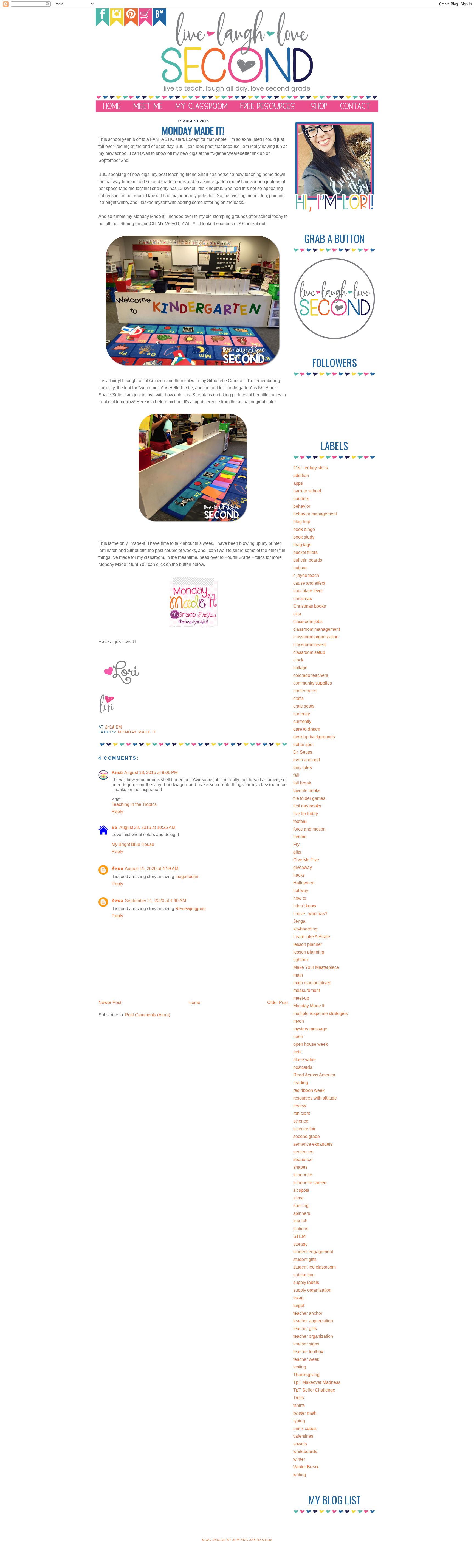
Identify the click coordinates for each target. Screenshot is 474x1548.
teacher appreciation (313, 1321)
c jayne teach (306, 575)
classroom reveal (309, 644)
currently (301, 713)
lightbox (301, 959)
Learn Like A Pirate (311, 936)
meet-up (301, 998)
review (299, 1105)
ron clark (301, 1113)
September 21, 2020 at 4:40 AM (155, 900)
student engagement (313, 1251)
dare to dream (306, 729)
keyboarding (305, 929)
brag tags (302, 544)
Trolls (298, 1397)
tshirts (299, 1405)
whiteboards (305, 1451)
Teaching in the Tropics (134, 804)
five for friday (305, 813)
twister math (305, 1413)
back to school (307, 491)
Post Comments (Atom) (147, 1015)
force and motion (309, 829)
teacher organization (313, 1336)
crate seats (303, 706)
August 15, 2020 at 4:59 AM (151, 868)
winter (299, 1459)
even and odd (306, 760)
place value (304, 1059)
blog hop (301, 521)
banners (301, 498)
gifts (297, 852)
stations (300, 1228)
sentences (303, 1151)
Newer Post (109, 1002)
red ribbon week (309, 1090)
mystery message (310, 1029)
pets (297, 1052)
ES (115, 827)
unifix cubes (305, 1428)
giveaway (302, 867)
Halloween (303, 882)
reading (300, 1082)
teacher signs (306, 1344)
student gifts (305, 1259)
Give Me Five (306, 859)
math (298, 975)
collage (300, 667)
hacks (299, 875)
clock (298, 660)
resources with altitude (315, 1098)
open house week (310, 1044)
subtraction (304, 1274)
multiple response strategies (320, 1013)
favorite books (306, 790)
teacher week (306, 1359)
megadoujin (186, 876)
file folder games (309, 798)
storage (300, 1244)
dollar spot (303, 744)
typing (299, 1420)
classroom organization (315, 637)
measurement (306, 990)
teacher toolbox (308, 1351)
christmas (302, 598)
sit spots (301, 1190)
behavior (301, 506)
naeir (298, 1036)
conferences (305, 690)
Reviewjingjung (190, 908)
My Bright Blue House (133, 844)
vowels (300, 1444)
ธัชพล (117, 868)
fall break (302, 783)
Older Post (277, 1002)
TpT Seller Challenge (314, 1390)
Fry (296, 844)
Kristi (117, 772)
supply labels (306, 1282)
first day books (307, 806)
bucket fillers (305, 552)
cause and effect (309, 583)
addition (301, 475)
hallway (300, 890)
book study (303, 537)
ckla (297, 614)
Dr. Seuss (302, 752)
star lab (300, 1221)
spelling (301, 1205)
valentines (303, 1436)
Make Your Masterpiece (316, 967)
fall (296, 775)
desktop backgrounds (314, 736)
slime (298, 1198)
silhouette (302, 1175)
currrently (302, 721)
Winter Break (305, 1467)
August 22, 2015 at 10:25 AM (147, 827)
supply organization (312, 1290)
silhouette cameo (309, 1182)
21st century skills (310, 467)
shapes (300, 1167)
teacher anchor (307, 1313)
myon (298, 1021)
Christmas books (309, 606)
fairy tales (302, 767)
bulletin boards (307, 560)
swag (298, 1297)
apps (298, 483)
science (300, 1121)
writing (299, 1474)
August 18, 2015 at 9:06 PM (151, 772)
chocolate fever (308, 590)
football (300, 821)
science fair (304, 1128)
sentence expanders (313, 1144)
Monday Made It (137, 732)
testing (299, 1367)
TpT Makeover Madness (316, 1382)
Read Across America (314, 1075)
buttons (300, 567)
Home (194, 1002)
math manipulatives (312, 982)
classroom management (316, 629)
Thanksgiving (306, 1374)
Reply (117, 811)
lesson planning (308, 952)
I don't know (304, 906)
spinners (301, 1213)
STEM (299, 1236)
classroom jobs (308, 621)
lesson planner (307, 944)
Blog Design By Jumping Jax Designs (237, 1539)
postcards (302, 1067)
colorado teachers (310, 675)
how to (299, 898)
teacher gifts (305, 1328)
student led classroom (314, 1267)
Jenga (299, 921)
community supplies (312, 683)
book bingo (304, 529)
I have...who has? (310, 913)
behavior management (315, 514)
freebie (300, 836)
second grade (306, 1136)
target (298, 1305)
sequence (302, 1159)
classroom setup (309, 652)
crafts (298, 698)
